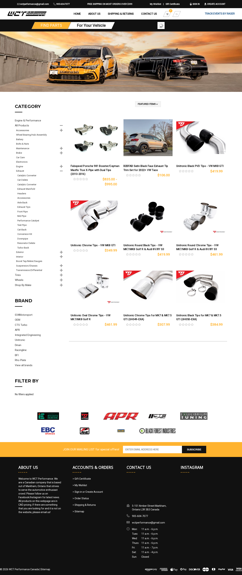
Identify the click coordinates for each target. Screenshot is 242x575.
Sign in (196, 4)
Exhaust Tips (23, 207)
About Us (94, 13)
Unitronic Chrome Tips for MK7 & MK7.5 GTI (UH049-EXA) (147, 317)
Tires (18, 275)
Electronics (21, 162)
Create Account (216, 4)
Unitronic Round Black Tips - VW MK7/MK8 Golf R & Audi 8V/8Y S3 (143, 247)
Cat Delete (22, 180)
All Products (22, 125)
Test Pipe (22, 225)
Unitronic (20, 340)
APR (17, 329)
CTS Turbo (21, 325)
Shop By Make (23, 285)
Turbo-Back (23, 247)
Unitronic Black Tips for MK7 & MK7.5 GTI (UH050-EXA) (198, 317)
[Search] (176, 14)
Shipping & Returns (121, 13)
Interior (19, 256)
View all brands (23, 365)
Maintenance (22, 148)
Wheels (19, 280)
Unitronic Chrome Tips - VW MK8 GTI (93, 245)
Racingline (21, 350)
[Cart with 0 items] (167, 14)
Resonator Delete (26, 243)
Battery (19, 139)
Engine (19, 166)
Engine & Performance (28, 120)
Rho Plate (20, 360)
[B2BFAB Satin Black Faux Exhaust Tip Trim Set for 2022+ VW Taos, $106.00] (148, 137)
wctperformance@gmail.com (34, 4)
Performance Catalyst (28, 220)
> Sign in (78, 491)
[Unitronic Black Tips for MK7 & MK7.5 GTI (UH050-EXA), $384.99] (200, 286)
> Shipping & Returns (84, 505)
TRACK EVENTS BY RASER (220, 13)
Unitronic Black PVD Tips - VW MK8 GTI (200, 166)
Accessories (22, 130)
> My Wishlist (80, 485)
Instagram (192, 467)
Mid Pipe (21, 216)
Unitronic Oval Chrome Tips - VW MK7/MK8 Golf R (90, 317)
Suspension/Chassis (26, 265)
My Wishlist (155, 4)
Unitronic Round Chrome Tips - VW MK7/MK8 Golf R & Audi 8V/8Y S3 (197, 247)
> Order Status (81, 498)
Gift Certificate (173, 4)
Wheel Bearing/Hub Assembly (31, 134)
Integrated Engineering (28, 335)
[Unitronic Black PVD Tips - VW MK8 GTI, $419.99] (200, 137)
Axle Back (22, 202)
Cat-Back (22, 229)
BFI (17, 355)
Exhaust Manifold (26, 189)
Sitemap (45, 569)
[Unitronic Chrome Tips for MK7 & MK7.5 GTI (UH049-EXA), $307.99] (148, 286)
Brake (19, 152)
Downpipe (22, 238)
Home (77, 13)
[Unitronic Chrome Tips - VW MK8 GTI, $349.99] (95, 216)
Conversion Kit (24, 234)
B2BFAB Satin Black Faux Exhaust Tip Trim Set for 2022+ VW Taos (145, 168)
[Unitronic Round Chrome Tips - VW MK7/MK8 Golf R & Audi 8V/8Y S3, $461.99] (200, 216)
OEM (17, 319)
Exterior (20, 252)
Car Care (20, 157)
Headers (21, 193)
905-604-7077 (63, 4)
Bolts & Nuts (22, 143)
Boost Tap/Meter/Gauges (29, 261)
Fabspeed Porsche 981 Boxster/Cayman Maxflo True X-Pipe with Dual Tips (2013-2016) (95, 170)
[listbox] (148, 104)
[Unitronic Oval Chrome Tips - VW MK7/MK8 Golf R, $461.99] (95, 286)
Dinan (18, 345)
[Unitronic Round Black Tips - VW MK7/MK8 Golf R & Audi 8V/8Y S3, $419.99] (148, 216)
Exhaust (20, 171)
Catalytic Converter (26, 175)
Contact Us (149, 13)
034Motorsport (23, 314)
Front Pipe (22, 211)
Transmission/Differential (29, 270)
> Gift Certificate (82, 478)
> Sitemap (78, 511)
